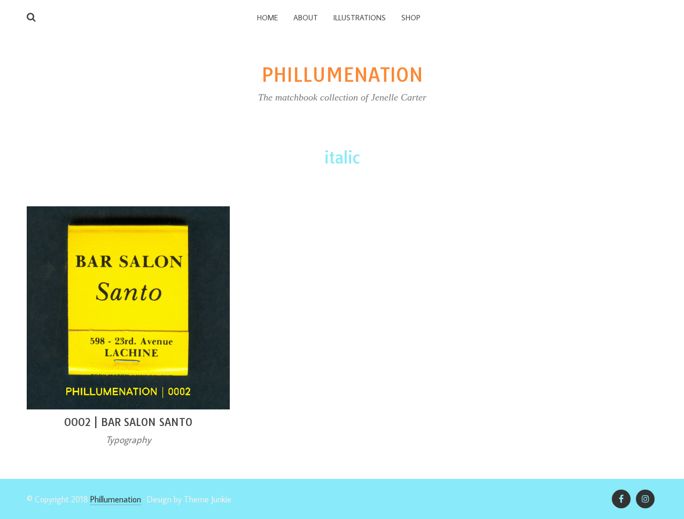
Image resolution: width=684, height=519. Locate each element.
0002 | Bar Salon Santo (128, 422)
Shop (411, 17)
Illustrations (359, 17)
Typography (128, 439)
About (305, 17)
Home (267, 17)
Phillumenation (115, 499)
